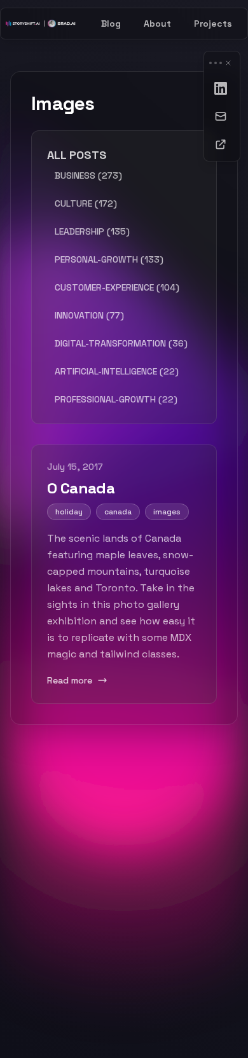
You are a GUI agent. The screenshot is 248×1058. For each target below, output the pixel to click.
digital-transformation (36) (121, 343)
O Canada (80, 488)
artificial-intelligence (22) (117, 371)
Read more (69, 680)
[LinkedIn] (222, 88)
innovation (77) (89, 315)
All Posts (77, 155)
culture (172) (86, 203)
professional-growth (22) (116, 399)
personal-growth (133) (109, 259)
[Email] (222, 116)
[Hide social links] (228, 63)
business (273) (88, 175)
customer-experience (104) (117, 287)
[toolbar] (221, 106)
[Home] (41, 23)
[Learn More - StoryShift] (222, 144)
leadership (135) (92, 231)
